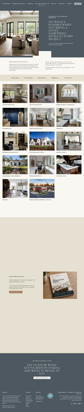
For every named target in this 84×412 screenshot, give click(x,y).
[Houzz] (76, 403)
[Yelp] (77, 403)
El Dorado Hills (15, 396)
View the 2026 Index (15, 292)
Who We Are (62, 3)
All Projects (68, 78)
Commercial (30, 3)
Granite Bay (8, 396)
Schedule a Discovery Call (42, 377)
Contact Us (78, 3)
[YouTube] (74, 403)
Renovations (41, 78)
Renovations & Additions (18, 3)
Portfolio (54, 3)
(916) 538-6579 (39, 401)
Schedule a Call (39, 398)
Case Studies (15, 78)
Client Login (38, 396)
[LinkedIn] (80, 403)
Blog (27, 404)
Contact (28, 406)
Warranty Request (40, 397)
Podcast (28, 403)
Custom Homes (6, 3)
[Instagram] (71, 403)
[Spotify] (79, 403)
